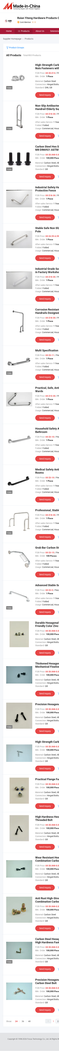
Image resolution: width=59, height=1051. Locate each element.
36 (23, 1021)
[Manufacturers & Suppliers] (22, 6)
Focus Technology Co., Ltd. (38, 1039)
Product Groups (16, 47)
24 (16, 1021)
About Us (40, 31)
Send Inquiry (45, 94)
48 (29, 1021)
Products (25, 31)
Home (9, 31)
